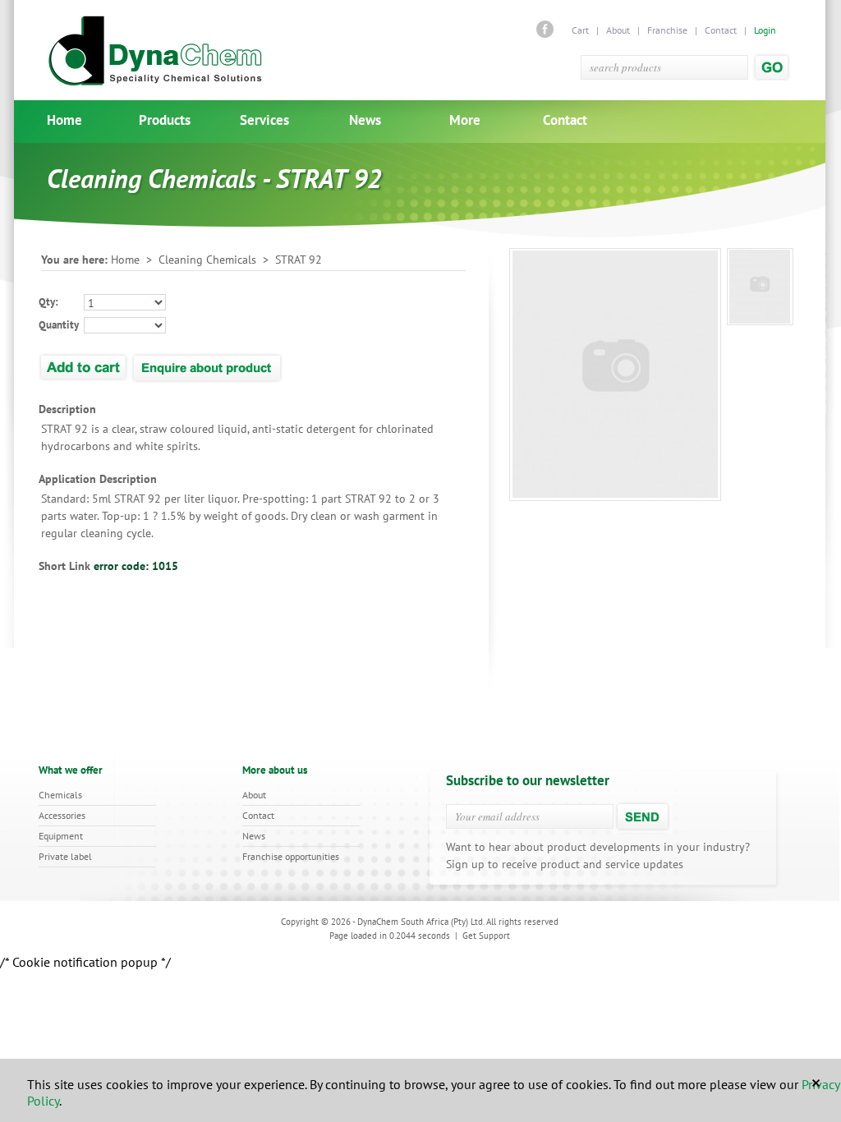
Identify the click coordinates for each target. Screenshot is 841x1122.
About (618, 30)
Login (765, 30)
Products (165, 120)
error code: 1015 (136, 566)
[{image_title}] (760, 287)
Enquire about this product (208, 366)
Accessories (62, 815)
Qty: (48, 302)
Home (64, 120)
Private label (65, 856)
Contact (721, 30)
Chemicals (60, 795)
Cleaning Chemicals (207, 259)
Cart (581, 30)
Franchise (667, 30)
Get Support (486, 935)
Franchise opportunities (290, 856)
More (464, 120)
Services (264, 120)
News (365, 120)
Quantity (59, 325)
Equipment (61, 836)
